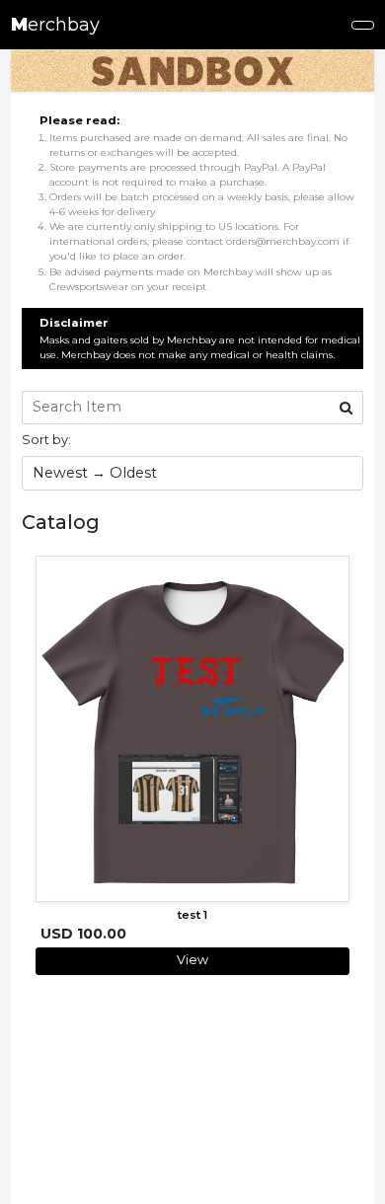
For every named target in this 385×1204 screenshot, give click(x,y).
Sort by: (46, 439)
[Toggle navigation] (363, 25)
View (192, 959)
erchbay (55, 25)
